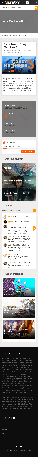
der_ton (10, 216)
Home (5, 7)
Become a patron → (28, 151)
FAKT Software (9, 132)
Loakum (10, 226)
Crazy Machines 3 (9, 79)
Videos (14, 35)
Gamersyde (13, 450)
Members (5, 211)
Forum (4, 434)
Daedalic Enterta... (10, 126)
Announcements (15, 211)
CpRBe (7, 50)
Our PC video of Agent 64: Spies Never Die (16, 330)
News (6, 35)
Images (24, 35)
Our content (6, 426)
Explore (4, 430)
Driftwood (11, 255)
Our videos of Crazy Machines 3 (15, 46)
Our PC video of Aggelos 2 (14, 289)
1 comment (17, 52)
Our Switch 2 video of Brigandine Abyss (17, 309)
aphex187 (11, 221)
